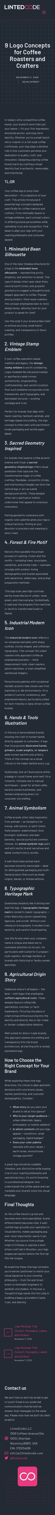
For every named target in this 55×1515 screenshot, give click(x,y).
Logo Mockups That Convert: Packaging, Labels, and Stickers (31, 1331)
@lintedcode (18, 1458)
